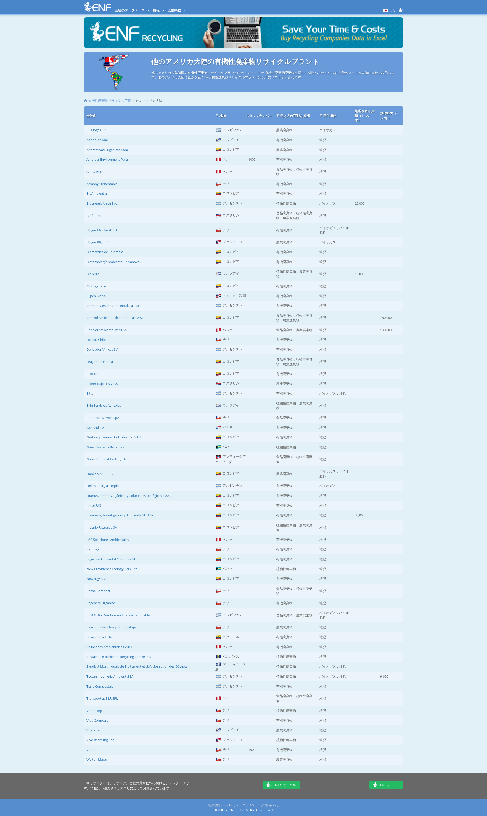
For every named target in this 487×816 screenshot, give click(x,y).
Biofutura (93, 215)
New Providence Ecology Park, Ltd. (112, 569)
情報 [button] (156, 10)
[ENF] (97, 7)
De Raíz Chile (96, 339)
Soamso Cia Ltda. (99, 637)
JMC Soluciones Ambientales (107, 539)
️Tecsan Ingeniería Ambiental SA (109, 676)
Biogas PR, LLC (97, 242)
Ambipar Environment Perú (107, 159)
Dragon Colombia (99, 361)
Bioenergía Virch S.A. (101, 203)
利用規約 (214, 805)
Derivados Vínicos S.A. (102, 349)
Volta (90, 749)
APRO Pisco (95, 171)
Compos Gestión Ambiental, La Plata (113, 305)
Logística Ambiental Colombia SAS (111, 559)
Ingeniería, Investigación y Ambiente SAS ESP (120, 515)
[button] (388, 10)
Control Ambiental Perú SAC (107, 330)
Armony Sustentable (101, 184)
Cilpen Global (96, 295)
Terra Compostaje (99, 686)
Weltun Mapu (96, 759)
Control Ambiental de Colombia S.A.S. (114, 317)
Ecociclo (92, 373)
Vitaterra (93, 730)
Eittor (90, 393)
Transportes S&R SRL (102, 698)
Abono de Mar (97, 140)
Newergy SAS (96, 578)
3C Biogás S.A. (96, 130)
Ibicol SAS (93, 505)
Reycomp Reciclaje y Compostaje (111, 627)
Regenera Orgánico (100, 603)
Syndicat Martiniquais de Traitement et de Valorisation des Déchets (136, 666)
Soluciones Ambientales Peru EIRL (111, 647)
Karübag (92, 549)
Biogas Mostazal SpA (101, 230)
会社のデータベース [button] (130, 10)
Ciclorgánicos (96, 286)
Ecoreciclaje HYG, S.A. (102, 383)
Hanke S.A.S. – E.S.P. (101, 473)
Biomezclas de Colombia (104, 252)
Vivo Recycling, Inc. (100, 740)
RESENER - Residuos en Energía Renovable (118, 615)
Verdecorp (94, 710)
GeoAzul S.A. (95, 427)
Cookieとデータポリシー (240, 805)
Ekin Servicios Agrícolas (103, 405)
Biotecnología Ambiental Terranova (113, 261)
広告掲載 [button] (175, 10)
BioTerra (92, 274)
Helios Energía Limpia (102, 485)
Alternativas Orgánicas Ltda (107, 150)
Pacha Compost (98, 591)
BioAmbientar (96, 193)
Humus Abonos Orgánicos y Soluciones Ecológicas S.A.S (128, 495)
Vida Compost (97, 720)
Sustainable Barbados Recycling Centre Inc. (118, 656)
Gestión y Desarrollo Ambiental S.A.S (113, 437)
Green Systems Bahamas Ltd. (108, 447)
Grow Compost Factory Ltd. (107, 459)
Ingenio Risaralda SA (101, 527)
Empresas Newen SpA (102, 417)
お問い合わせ (270, 805)
